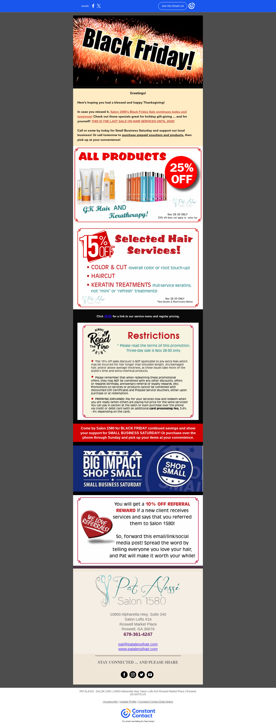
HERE (108, 316)
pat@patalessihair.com (138, 644)
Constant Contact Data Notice (155, 701)
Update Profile (128, 701)
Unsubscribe (110, 701)
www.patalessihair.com (138, 649)
